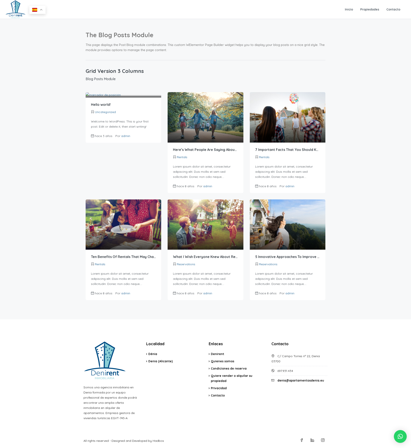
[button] (400, 436)
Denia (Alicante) (160, 361)
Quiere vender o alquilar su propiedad (231, 378)
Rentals (182, 157)
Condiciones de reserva (229, 368)
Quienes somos (222, 361)
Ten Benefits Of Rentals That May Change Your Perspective (123, 257)
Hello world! (101, 104)
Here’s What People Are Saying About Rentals (205, 149)
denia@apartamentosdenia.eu (300, 380)
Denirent (217, 354)
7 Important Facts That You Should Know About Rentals (287, 149)
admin (125, 136)
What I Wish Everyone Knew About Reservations (205, 257)
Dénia (152, 354)
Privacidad (219, 388)
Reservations (186, 264)
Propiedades (369, 9)
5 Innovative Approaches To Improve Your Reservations (287, 257)
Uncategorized (105, 112)
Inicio (349, 9)
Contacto (393, 9)
